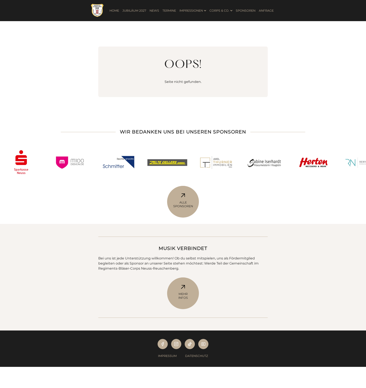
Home (114, 10)
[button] (193, 10)
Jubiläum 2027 (134, 10)
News (154, 10)
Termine (169, 10)
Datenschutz (196, 356)
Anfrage (266, 10)
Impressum (167, 356)
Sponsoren (245, 10)
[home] (99, 10)
